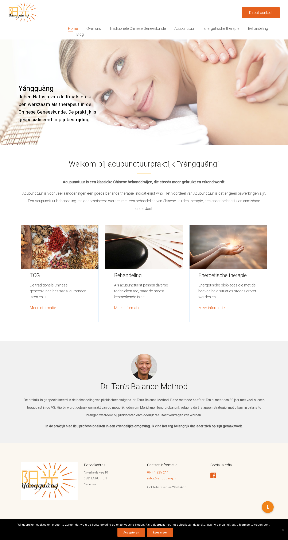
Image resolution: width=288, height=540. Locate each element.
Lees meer (160, 532)
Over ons (93, 28)
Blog (80, 34)
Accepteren (131, 532)
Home (73, 28)
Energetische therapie (221, 28)
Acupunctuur (184, 28)
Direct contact (261, 12)
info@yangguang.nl (162, 478)
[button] (268, 507)
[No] (283, 530)
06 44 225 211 (158, 472)
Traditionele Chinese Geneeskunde (137, 28)
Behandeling (258, 28)
